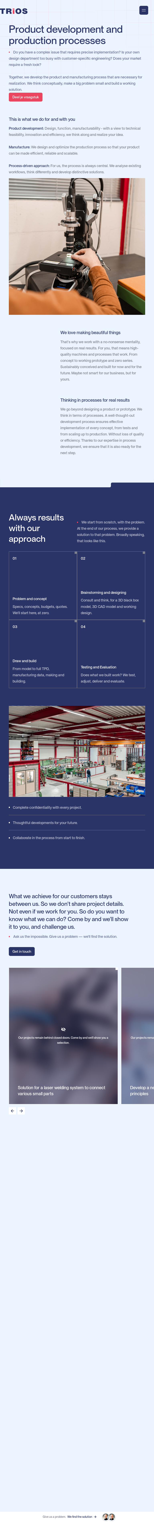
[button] (12, 1111)
